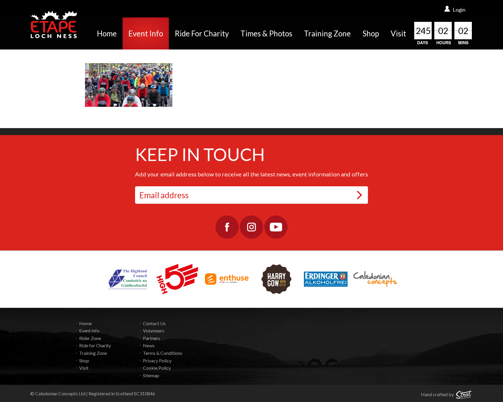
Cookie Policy (157, 368)
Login (459, 9)
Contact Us (154, 323)
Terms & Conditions (162, 353)
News (149, 345)
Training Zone (327, 33)
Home (107, 33)
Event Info (145, 33)
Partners (151, 338)
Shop (370, 33)
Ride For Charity (202, 33)
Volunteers (153, 330)
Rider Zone (90, 338)
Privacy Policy (157, 360)
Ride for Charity (95, 345)
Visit (398, 33)
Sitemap (151, 375)
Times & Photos (266, 33)
